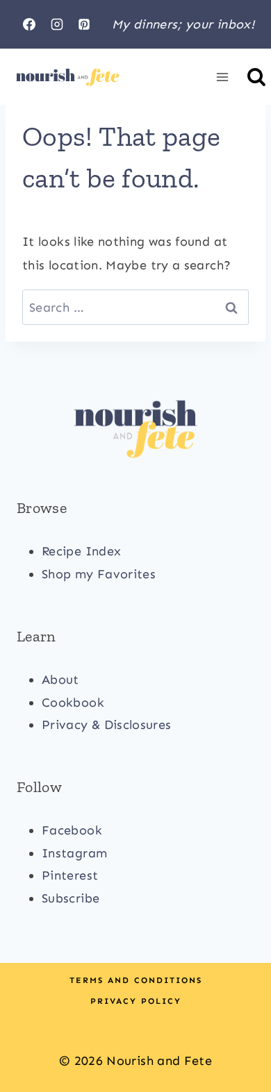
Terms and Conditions (135, 980)
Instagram (74, 853)
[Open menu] (222, 77)
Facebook (72, 830)
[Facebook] (29, 24)
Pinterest (70, 875)
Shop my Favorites (99, 574)
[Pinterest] (84, 24)
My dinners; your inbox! (183, 24)
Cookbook (73, 702)
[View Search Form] (256, 77)
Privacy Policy (135, 1001)
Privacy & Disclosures (107, 724)
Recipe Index (81, 551)
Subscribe (70, 898)
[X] (135, 1023)
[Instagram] (56, 24)
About (60, 679)
